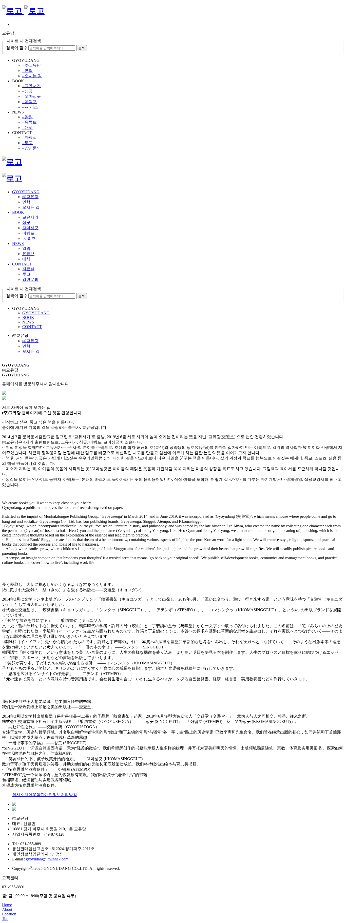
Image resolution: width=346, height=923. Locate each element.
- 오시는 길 (32, 76)
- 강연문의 (31, 148)
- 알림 (27, 117)
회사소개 (20, 795)
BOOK (18, 212)
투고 (26, 274)
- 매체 (27, 127)
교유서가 (30, 217)
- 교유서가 (31, 86)
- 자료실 (29, 137)
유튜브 (28, 254)
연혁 (26, 202)
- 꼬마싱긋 (31, 96)
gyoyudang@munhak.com (47, 859)
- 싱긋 (27, 91)
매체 (26, 259)
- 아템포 (29, 102)
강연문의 (30, 279)
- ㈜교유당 (31, 65)
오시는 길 (31, 207)
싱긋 (26, 222)
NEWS (18, 243)
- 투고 (27, 143)
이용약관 (36, 795)
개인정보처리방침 (61, 795)
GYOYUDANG (26, 192)
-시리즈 (29, 238)
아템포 (28, 233)
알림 (26, 248)
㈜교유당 (30, 197)
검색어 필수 (16, 48)
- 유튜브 (29, 122)
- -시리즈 (30, 107)
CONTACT (22, 264)
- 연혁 (27, 70)
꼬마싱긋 (30, 228)
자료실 (28, 269)
